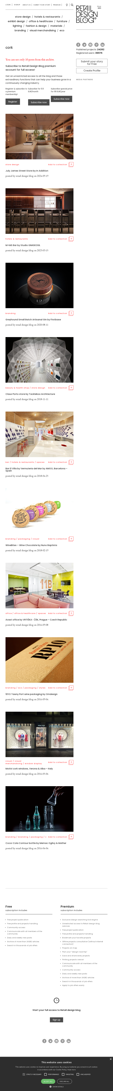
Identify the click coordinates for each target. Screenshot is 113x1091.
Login (8, 5)
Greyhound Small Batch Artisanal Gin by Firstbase (33, 319)
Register (12, 101)
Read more (72, 1070)
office (9, 613)
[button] (24, 1074)
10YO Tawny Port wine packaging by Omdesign (31, 694)
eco (62, 30)
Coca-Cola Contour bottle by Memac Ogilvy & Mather (36, 843)
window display (33, 763)
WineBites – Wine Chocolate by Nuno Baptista (31, 545)
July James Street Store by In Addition (27, 170)
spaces (41, 462)
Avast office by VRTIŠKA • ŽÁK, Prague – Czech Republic (36, 619)
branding (20, 30)
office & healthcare (41, 21)
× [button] (111, 1059)
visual (36, 539)
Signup (17, 5)
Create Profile (92, 70)
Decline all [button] (64, 1081)
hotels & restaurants (47, 16)
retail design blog (24, 175)
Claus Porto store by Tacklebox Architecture (30, 394)
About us (27, 5)
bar (7, 462)
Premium (57, 5)
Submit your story (41, 5)
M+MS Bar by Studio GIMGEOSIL (23, 245)
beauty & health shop (17, 388)
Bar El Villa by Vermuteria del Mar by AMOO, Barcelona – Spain (36, 469)
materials (56, 26)
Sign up (56, 1019)
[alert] (56, 1074)
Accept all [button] (48, 1081)
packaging (24, 539)
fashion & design (36, 26)
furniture (62, 21)
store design (23, 16)
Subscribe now (39, 102)
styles (42, 688)
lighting (17, 26)
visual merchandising (43, 30)
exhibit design (16, 21)
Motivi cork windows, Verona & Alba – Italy (29, 768)
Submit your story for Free (92, 63)
